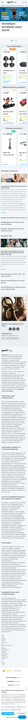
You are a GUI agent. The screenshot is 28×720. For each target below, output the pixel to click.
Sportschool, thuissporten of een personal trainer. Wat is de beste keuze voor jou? (12, 252)
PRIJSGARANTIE (14, 685)
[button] (14, 717)
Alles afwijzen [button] (21, 713)
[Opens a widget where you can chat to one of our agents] (22, 717)
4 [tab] (16, 40)
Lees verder (17, 703)
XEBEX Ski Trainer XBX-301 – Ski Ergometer (8, 155)
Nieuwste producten (14, 128)
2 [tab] (13, 40)
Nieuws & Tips (6, 236)
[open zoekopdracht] (23, 2)
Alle (7, 81)
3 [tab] (14, 40)
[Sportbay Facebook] (10, 329)
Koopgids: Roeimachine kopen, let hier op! (14, 218)
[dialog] (14, 704)
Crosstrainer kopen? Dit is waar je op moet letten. (14, 187)
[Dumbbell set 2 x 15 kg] (9, 61)
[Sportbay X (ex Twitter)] (14, 329)
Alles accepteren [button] (8, 713)
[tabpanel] (14, 22)
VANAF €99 (14, 677)
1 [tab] (11, 40)
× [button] (26, 689)
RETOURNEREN (14, 681)
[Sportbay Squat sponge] (9, 102)
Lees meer (3, 212)
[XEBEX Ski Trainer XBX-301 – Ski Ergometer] (9, 143)
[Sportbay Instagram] (17, 329)
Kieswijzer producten (9, 171)
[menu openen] (2, 2)
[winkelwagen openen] (25, 2)
